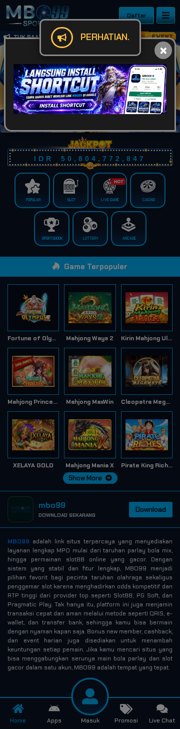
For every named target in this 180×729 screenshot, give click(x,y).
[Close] (163, 50)
